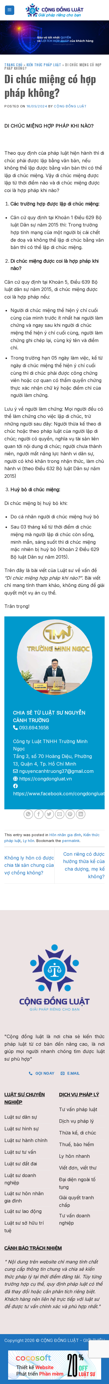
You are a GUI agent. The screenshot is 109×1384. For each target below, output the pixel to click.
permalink (71, 841)
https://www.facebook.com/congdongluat (59, 793)
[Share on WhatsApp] (28, 814)
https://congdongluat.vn (45, 779)
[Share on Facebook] (39, 814)
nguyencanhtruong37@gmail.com (56, 771)
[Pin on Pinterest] (70, 814)
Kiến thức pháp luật (43, 64)
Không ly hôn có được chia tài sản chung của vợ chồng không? (29, 865)
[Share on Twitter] (49, 814)
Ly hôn (28, 841)
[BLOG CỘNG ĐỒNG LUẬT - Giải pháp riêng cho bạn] (55, 10)
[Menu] (9, 10)
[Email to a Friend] (60, 814)
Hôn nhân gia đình (65, 835)
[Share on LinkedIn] (80, 814)
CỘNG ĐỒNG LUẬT (70, 106)
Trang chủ (13, 64)
